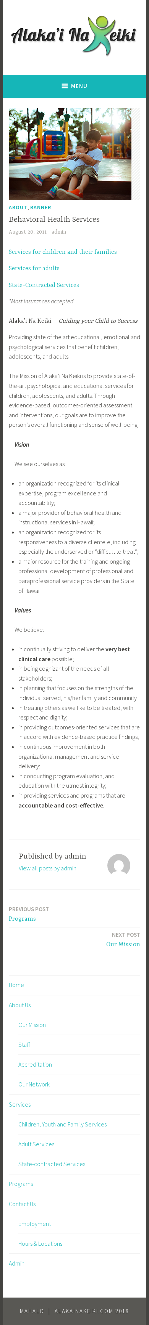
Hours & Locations (40, 1243)
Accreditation (35, 1064)
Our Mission (123, 939)
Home (16, 985)
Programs (29, 914)
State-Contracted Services (44, 285)
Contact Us (22, 1204)
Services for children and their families (63, 252)
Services (20, 1104)
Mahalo (32, 1311)
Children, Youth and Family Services (62, 1124)
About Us (20, 1005)
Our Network (34, 1084)
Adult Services (36, 1144)
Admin (16, 1263)
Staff (24, 1044)
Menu (79, 86)
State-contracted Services (51, 1164)
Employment (34, 1223)
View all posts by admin (47, 868)
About (18, 207)
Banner (40, 207)
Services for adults (34, 268)
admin (59, 232)
